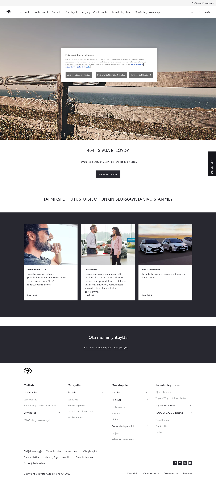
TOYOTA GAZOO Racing (169, 412)
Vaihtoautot (41, 12)
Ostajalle (57, 12)
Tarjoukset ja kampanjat (81, 411)
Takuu (115, 418)
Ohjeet (115, 433)
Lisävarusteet (119, 406)
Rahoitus (73, 392)
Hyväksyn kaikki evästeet (141, 75)
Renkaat (116, 399)
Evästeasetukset (171, 473)
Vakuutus (73, 399)
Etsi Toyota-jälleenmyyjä (203, 3)
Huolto (116, 392)
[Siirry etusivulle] (9, 12)
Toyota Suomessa (165, 405)
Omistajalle (71, 12)
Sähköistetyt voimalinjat (148, 12)
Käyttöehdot (133, 473)
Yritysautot (30, 412)
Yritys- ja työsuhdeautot (95, 12)
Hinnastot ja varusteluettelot (40, 405)
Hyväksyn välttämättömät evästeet (111, 75)
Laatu (158, 431)
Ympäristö (161, 425)
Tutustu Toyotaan (121, 12)
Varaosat (116, 412)
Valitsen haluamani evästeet (78, 75)
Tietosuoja (187, 473)
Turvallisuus (162, 420)
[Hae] (192, 12)
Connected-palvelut (123, 426)
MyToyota (206, 12)
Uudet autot (24, 12)
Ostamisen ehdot (151, 473)
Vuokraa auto (75, 417)
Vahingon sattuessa (123, 439)
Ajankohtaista (163, 392)
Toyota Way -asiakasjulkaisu (171, 398)
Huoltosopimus (76, 405)
